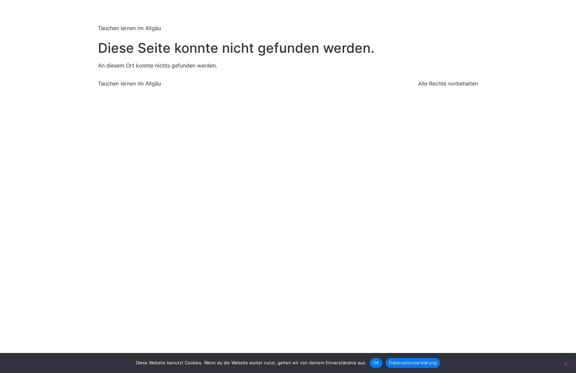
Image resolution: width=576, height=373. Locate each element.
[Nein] (565, 363)
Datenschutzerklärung (413, 362)
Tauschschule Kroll (158, 13)
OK (376, 362)
